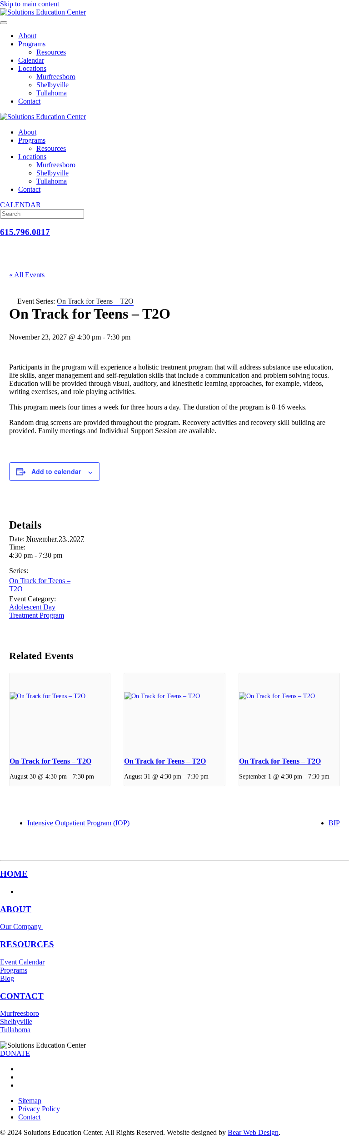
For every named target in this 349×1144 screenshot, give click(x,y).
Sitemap (29, 1100)
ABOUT (15, 909)
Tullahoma (51, 93)
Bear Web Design (253, 1132)
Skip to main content (29, 4)
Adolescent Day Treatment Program (36, 611)
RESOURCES (27, 944)
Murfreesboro (55, 76)
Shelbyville (52, 85)
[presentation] (60, 711)
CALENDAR (20, 205)
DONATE (15, 1053)
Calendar (31, 60)
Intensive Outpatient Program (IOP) (78, 823)
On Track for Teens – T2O (50, 761)
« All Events (27, 275)
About (27, 36)
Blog (7, 978)
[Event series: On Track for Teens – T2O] (97, 776)
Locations (32, 68)
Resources (51, 52)
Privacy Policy (39, 1109)
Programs (31, 44)
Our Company (21, 926)
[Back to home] (43, 12)
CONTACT (22, 996)
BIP (334, 823)
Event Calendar (22, 962)
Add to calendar (56, 471)
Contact (29, 101)
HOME (14, 874)
